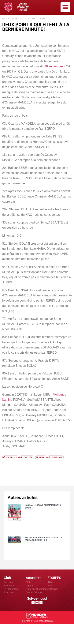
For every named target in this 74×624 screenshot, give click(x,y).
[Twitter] (37, 602)
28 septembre (53, 66)
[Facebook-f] (33, 602)
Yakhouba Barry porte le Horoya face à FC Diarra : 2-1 (43, 538)
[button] (65, 7)
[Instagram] (41, 602)
